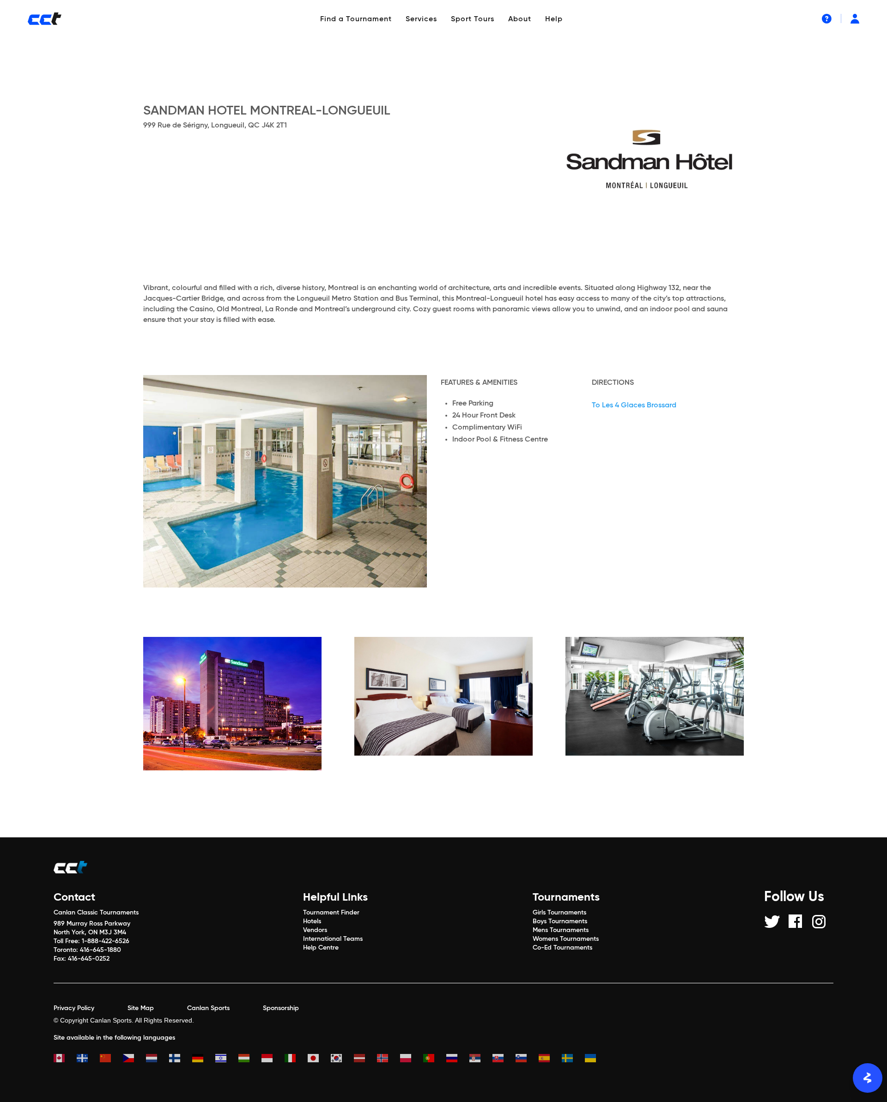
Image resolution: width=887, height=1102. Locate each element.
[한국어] (342, 1059)
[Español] (550, 1059)
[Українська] (596, 1059)
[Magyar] (249, 1059)
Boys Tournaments (560, 921)
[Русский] (457, 1059)
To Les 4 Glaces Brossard (634, 405)
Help (554, 19)
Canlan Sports (208, 1008)
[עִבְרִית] (226, 1059)
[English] (65, 1059)
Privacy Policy (74, 1008)
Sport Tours (472, 19)
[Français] (88, 1059)
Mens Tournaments (561, 930)
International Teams (333, 939)
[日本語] (319, 1059)
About (519, 19)
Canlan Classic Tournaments (96, 912)
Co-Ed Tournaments (562, 948)
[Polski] (411, 1059)
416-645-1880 (100, 950)
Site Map (141, 1008)
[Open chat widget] (867, 1078)
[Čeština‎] (134, 1059)
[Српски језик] (480, 1059)
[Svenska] (573, 1059)
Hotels (312, 921)
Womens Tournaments (566, 939)
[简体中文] (111, 1059)
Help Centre (321, 948)
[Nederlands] (157, 1059)
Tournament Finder (331, 912)
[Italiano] (296, 1059)
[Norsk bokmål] (388, 1059)
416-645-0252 (88, 959)
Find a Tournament (356, 19)
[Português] (434, 1059)
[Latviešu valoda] (365, 1059)
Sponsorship (281, 1008)
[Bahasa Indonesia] (273, 1059)
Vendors (315, 930)
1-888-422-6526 (105, 941)
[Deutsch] (203, 1059)
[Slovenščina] (527, 1059)
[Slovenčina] (504, 1059)
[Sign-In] (855, 18)
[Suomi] (180, 1059)
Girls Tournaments (559, 912)
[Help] (827, 18)
